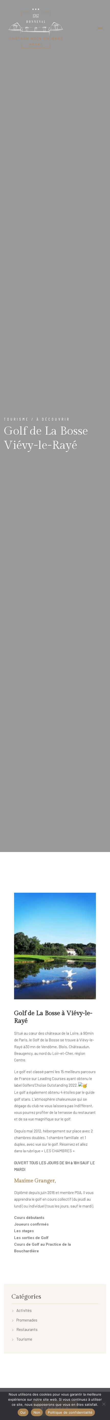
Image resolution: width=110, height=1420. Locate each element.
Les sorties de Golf (31, 1238)
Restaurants (27, 1329)
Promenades (26, 1320)
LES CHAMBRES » (59, 1150)
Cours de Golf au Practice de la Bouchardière (42, 1247)
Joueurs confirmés (31, 1224)
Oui (23, 1412)
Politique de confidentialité (70, 1412)
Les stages (24, 1231)
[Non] (103, 1404)
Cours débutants (29, 1217)
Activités (24, 1310)
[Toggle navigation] (100, 28)
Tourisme (24, 1339)
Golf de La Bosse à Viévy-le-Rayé (53, 1017)
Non (37, 1412)
